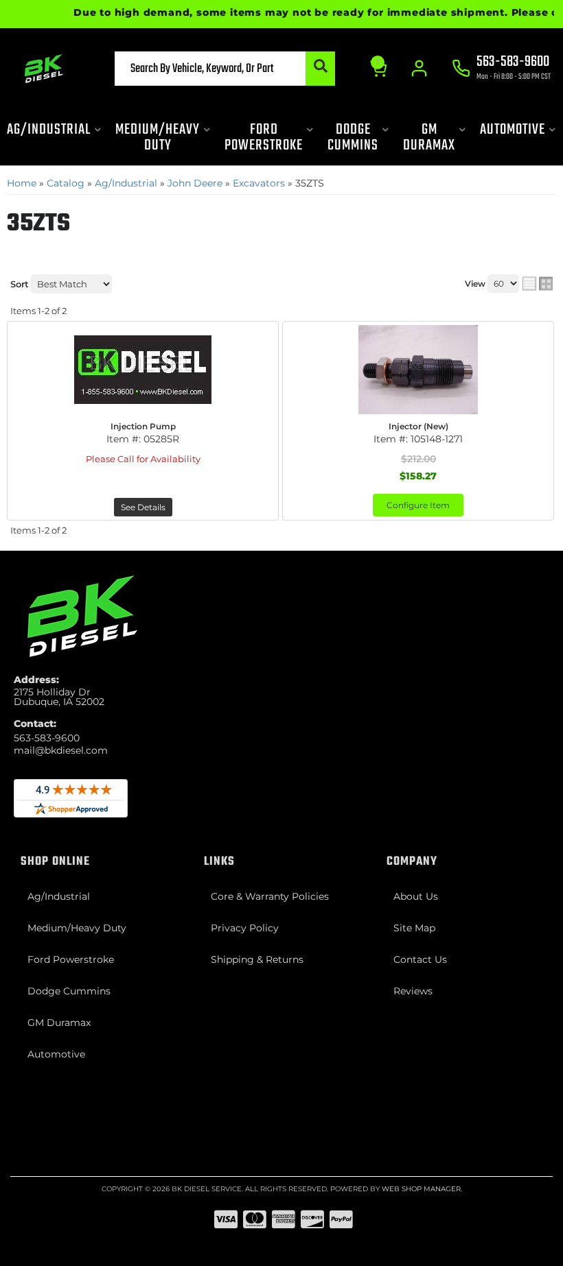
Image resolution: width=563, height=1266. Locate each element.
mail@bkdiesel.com (61, 750)
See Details (143, 507)
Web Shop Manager (421, 1188)
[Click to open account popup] (419, 68)
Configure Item (418, 505)
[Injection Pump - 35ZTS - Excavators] (143, 369)
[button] (225, 68)
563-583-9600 (47, 738)
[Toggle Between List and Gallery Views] (537, 284)
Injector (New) (418, 426)
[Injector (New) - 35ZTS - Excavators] (418, 369)
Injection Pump (143, 426)
